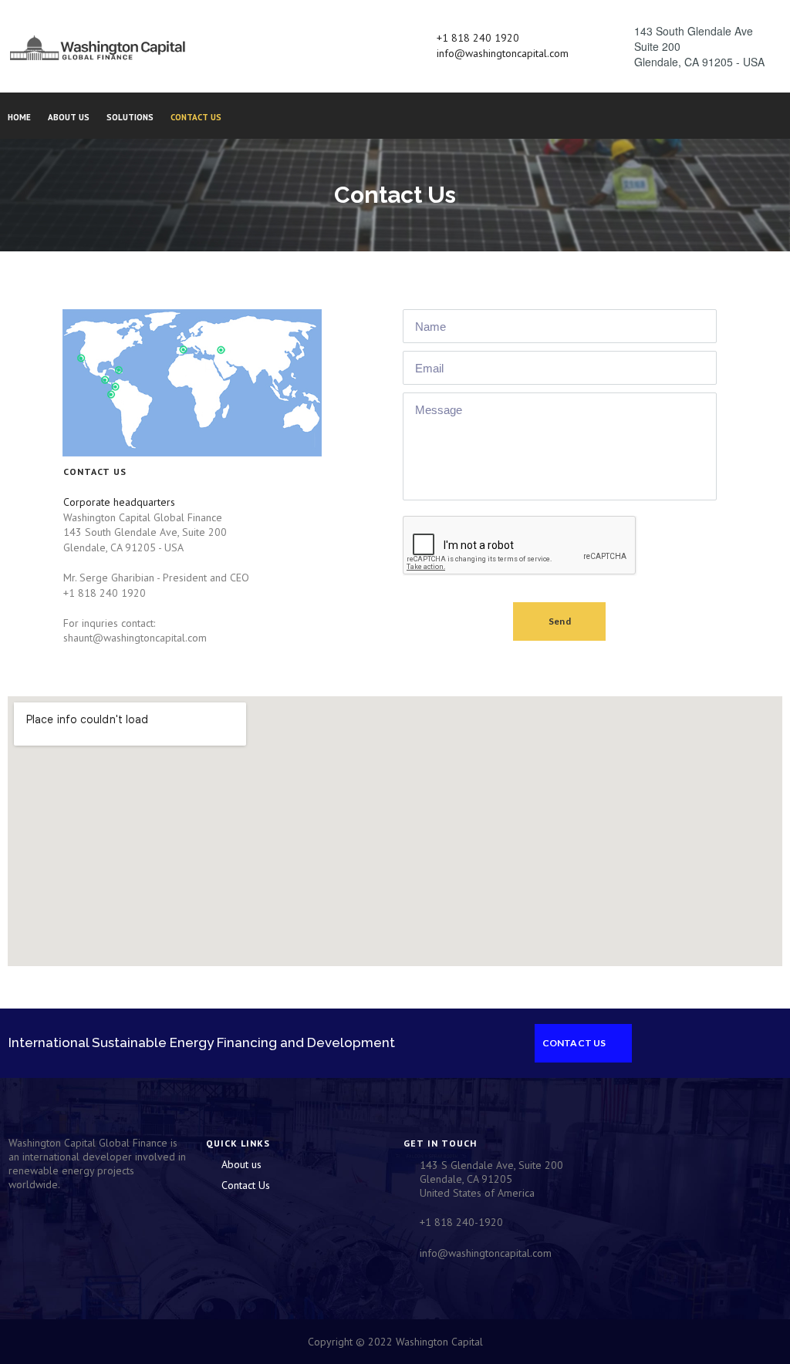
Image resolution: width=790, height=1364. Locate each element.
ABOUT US (68, 117)
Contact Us (245, 1185)
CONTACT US (195, 117)
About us (241, 1164)
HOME (19, 117)
